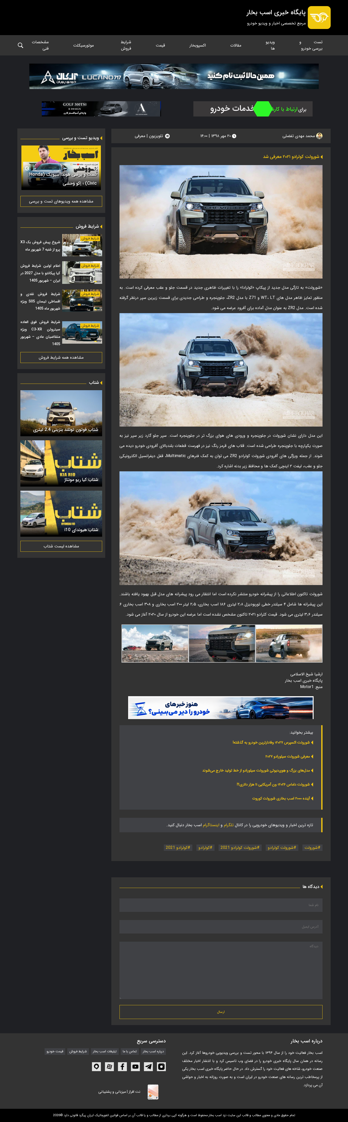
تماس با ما (130, 1051)
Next (27, 169)
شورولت (311, 847)
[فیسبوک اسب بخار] (122, 1066)
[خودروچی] (253, 108)
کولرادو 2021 (177, 847)
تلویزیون (156, 136)
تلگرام (229, 825)
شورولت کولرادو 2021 (239, 847)
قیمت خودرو (55, 1051)
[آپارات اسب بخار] (109, 1066)
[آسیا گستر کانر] (101, 108)
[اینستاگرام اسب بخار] (161, 1066)
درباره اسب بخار (153, 1051)
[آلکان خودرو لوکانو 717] (174, 76)
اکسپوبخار (198, 45)
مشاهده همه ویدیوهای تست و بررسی (61, 201)
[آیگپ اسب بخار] (96, 1066)
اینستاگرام (211, 825)
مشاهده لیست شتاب (61, 546)
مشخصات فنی (40, 45)
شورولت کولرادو (280, 847)
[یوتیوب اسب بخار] (135, 1066)
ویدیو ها (270, 45)
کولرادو (204, 847)
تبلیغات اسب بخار (105, 1051)
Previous (95, 169)
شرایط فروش (126, 45)
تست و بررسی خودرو (310, 45)
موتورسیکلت (83, 45)
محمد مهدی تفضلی (299, 136)
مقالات (235, 45)
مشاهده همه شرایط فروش (61, 357)
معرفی (140, 136)
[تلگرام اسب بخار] (221, 707)
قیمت (160, 45)
